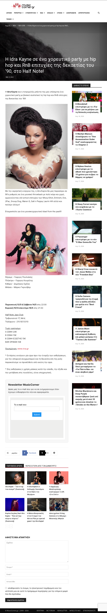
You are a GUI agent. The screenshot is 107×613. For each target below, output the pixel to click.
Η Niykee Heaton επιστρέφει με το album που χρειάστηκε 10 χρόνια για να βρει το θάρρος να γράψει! (86, 171)
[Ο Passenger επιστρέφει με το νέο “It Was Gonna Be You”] (87, 231)
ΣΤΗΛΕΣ (59, 13)
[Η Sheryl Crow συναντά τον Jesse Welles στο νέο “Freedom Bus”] (87, 264)
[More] (54, 453)
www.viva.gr (23, 348)
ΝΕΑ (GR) (21, 25)
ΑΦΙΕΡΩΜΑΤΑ (71, 13)
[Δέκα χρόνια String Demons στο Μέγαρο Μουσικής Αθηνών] (58, 504)
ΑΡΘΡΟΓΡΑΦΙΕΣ (84, 13)
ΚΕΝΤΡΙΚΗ (40, 610)
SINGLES (50, 13)
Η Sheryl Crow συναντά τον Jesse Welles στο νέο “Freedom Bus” (86, 272)
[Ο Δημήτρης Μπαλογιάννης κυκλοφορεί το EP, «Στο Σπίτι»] (58, 477)
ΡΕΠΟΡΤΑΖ (18, 13)
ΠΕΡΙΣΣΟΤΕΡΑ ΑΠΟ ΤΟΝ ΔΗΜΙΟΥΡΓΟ (40, 466)
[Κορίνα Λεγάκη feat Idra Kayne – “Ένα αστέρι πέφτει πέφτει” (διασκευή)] (14, 504)
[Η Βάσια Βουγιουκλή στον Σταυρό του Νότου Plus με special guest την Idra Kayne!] (36, 504)
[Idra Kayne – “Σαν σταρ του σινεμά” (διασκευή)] (14, 477)
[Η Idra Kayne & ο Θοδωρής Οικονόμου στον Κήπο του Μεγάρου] (36, 477)
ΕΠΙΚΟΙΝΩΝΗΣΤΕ (89, 610)
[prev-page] (6, 526)
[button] (99, 13)
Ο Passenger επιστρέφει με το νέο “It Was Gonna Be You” (86, 239)
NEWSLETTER (62, 610)
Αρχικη (9, 13)
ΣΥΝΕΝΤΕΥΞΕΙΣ (31, 13)
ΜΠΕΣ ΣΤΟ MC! (75, 610)
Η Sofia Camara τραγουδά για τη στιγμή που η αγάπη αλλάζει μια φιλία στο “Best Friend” (86, 301)
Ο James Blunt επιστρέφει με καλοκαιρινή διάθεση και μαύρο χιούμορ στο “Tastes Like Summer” (86, 334)
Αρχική (7, 25)
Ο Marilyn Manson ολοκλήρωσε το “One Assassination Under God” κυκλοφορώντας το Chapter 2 (86, 139)
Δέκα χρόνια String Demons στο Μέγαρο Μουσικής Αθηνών (57, 515)
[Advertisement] (71, 6)
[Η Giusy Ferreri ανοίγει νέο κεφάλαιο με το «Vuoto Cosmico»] (87, 199)
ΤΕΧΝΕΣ (9, 19)
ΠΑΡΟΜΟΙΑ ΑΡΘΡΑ (14, 466)
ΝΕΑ (41, 13)
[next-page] (11, 526)
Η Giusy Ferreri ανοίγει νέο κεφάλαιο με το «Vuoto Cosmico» (86, 207)
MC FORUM (50, 610)
